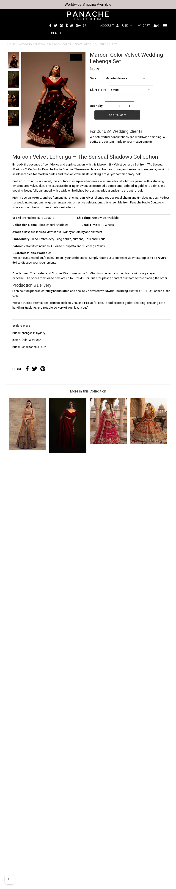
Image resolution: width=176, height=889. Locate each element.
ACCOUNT (107, 25)
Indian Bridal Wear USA (26, 340)
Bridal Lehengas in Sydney (28, 333)
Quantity (96, 105)
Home (11, 44)
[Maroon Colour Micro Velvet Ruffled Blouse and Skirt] (67, 452)
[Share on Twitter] (34, 369)
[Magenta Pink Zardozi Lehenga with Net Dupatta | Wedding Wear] (108, 442)
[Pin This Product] (42, 369)
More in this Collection (88, 391)
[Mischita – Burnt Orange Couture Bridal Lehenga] (148, 442)
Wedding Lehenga (32, 44)
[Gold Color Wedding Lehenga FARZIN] (27, 448)
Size (93, 78)
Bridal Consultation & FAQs (29, 347)
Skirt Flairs (98, 89)
